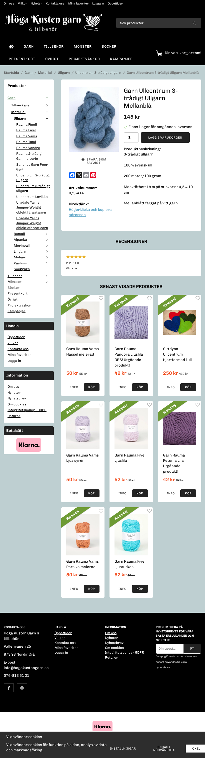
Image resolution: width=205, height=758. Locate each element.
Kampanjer (121, 59)
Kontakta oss (55, 3)
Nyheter (36, 3)
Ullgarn (20, 118)
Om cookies (17, 404)
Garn (29, 46)
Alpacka (20, 239)
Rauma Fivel (26, 130)
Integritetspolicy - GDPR (27, 410)
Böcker (109, 46)
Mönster (83, 46)
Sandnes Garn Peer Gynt (32, 166)
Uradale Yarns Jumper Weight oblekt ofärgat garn (32, 223)
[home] (11, 46)
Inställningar (123, 748)
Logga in (98, 3)
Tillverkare (20, 105)
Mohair (20, 257)
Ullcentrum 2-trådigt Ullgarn (33, 177)
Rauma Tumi (26, 142)
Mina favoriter (78, 3)
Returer (14, 416)
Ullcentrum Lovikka (32, 197)
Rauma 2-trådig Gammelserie (29, 156)
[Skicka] (192, 649)
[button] (92, 387)
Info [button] (74, 387)
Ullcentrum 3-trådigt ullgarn (33, 188)
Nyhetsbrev (17, 398)
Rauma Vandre (28, 148)
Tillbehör (54, 46)
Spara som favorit (95, 161)
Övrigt (52, 59)
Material (18, 112)
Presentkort (22, 59)
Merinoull (22, 245)
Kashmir (21, 263)
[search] (194, 23)
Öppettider (115, 3)
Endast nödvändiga (164, 748)
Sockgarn (22, 269)
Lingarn (20, 251)
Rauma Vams (26, 136)
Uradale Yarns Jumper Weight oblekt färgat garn (31, 207)
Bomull (19, 234)
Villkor (22, 3)
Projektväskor (84, 59)
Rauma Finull (26, 124)
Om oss (9, 3)
